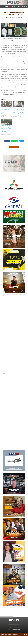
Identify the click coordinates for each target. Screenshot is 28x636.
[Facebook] (22, 7)
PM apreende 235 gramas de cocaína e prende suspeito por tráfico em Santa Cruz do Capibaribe (18, 110)
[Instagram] (25, 7)
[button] (2, 6)
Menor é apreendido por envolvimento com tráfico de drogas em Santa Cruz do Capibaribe (6, 110)
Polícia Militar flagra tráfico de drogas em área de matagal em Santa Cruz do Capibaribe (6, 128)
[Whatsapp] (27, 7)
